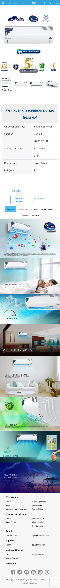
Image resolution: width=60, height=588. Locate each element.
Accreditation (37, 508)
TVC (7, 554)
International (11, 535)
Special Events (12, 558)
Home (8, 501)
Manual (35, 215)
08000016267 (38, 544)
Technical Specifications (28, 209)
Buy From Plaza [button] (40, 198)
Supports (25, 215)
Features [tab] (10, 209)
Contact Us (10, 518)
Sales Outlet (11, 522)
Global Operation (39, 501)
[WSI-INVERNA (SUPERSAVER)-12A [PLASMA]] (20, 84)
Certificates (37, 505)
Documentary (38, 554)
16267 (8, 544)
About (8, 505)
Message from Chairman (16, 508)
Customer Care (38, 518)
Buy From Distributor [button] (19, 200)
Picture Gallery (47, 209)
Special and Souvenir (41, 535)
